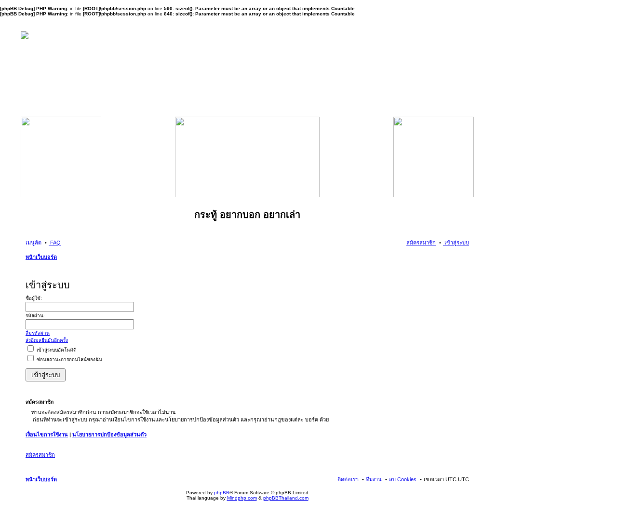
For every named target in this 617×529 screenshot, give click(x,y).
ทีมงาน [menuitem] (374, 479)
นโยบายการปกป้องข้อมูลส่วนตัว (109, 434)
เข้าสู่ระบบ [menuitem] (456, 242)
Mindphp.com (242, 498)
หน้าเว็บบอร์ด (41, 257)
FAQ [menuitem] (55, 242)
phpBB (221, 492)
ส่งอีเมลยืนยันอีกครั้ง (47, 340)
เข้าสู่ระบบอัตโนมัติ (56, 350)
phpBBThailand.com (285, 498)
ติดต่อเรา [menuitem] (348, 479)
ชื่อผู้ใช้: (34, 298)
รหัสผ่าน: (35, 315)
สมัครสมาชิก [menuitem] (421, 242)
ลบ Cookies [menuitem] (402, 479)
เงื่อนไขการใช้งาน (47, 434)
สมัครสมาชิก (40, 455)
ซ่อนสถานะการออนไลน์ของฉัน (68, 359)
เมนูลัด (33, 242)
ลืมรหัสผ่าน (38, 333)
